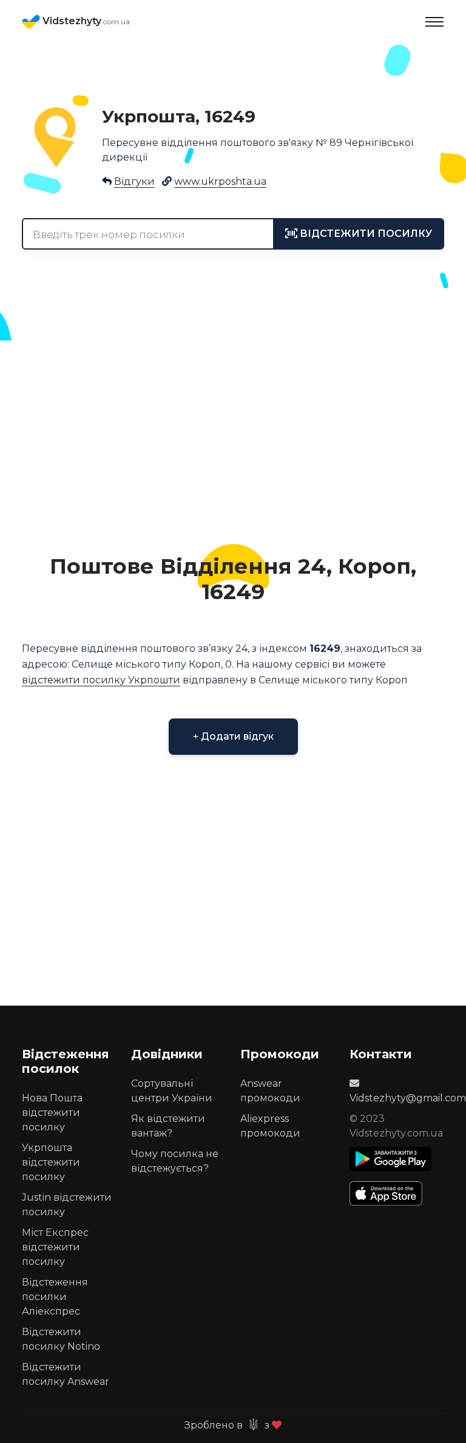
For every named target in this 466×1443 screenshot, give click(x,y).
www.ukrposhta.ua (220, 181)
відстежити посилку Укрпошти (101, 680)
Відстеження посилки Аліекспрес (55, 1296)
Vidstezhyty (85, 21)
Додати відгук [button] (236, 736)
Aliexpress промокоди (270, 1126)
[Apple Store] (390, 1193)
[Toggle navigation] (434, 21)
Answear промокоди (270, 1091)
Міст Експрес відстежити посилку (55, 1247)
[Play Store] (390, 1159)
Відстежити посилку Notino (61, 1339)
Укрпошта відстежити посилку (51, 1162)
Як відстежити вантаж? (168, 1126)
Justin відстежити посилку (67, 1205)
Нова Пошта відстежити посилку (52, 1112)
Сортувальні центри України (171, 1091)
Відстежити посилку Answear (65, 1374)
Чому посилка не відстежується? (174, 1161)
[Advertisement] (233, 440)
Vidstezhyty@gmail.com (408, 1098)
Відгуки (134, 181)
